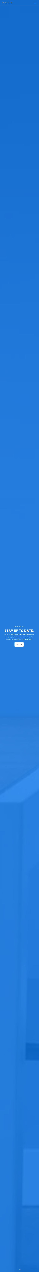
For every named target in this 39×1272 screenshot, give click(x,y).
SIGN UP (19, 644)
